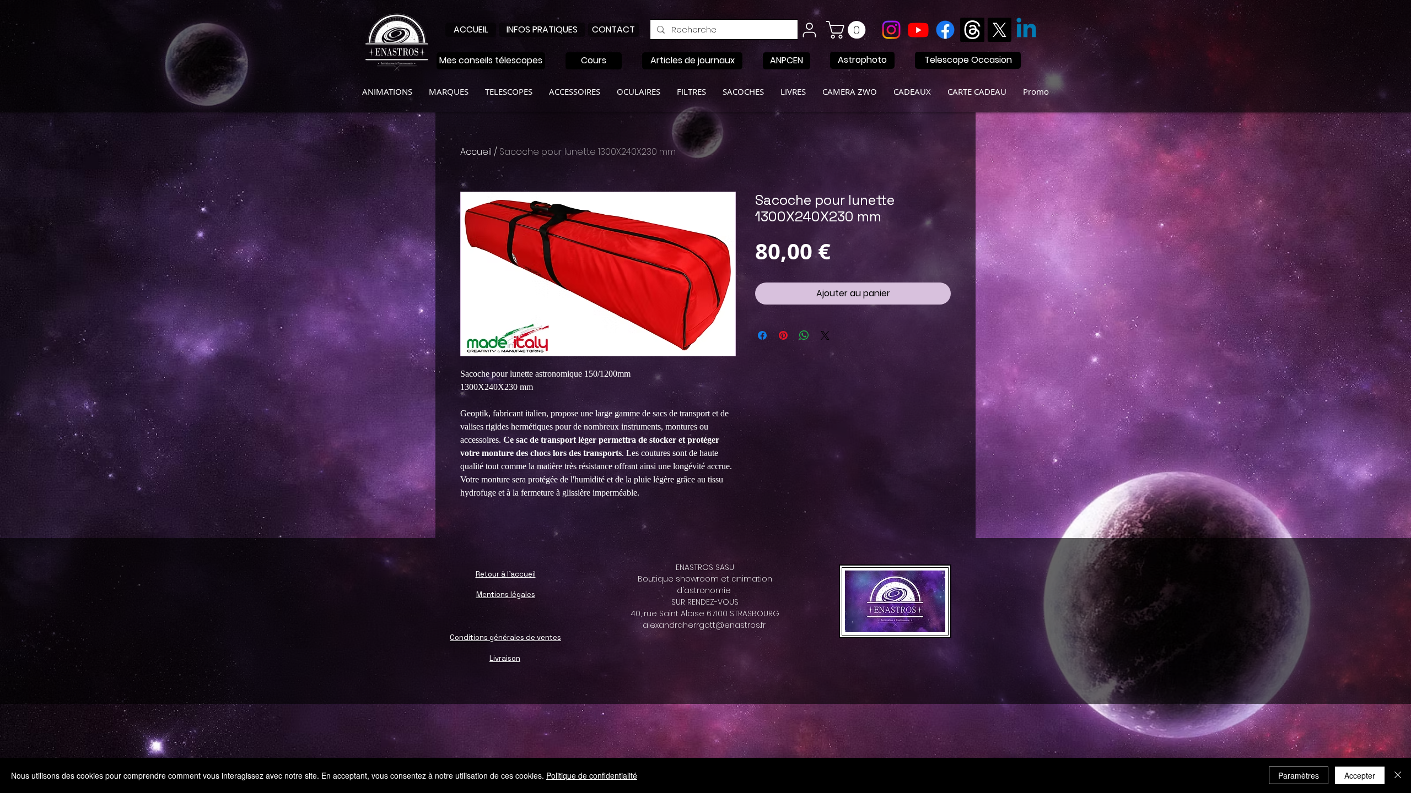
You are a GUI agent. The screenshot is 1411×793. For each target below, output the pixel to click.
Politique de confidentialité (591, 775)
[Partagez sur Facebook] (762, 335)
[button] (848, 30)
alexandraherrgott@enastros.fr (704, 625)
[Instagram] (891, 30)
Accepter (1359, 775)
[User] (809, 30)
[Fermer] (1397, 775)
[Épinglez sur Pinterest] (783, 335)
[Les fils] (972, 30)
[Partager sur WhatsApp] (804, 335)
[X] (999, 30)
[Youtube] (918, 30)
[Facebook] (945, 30)
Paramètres (1298, 775)
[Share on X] (825, 335)
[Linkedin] (1026, 30)
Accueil (476, 151)
